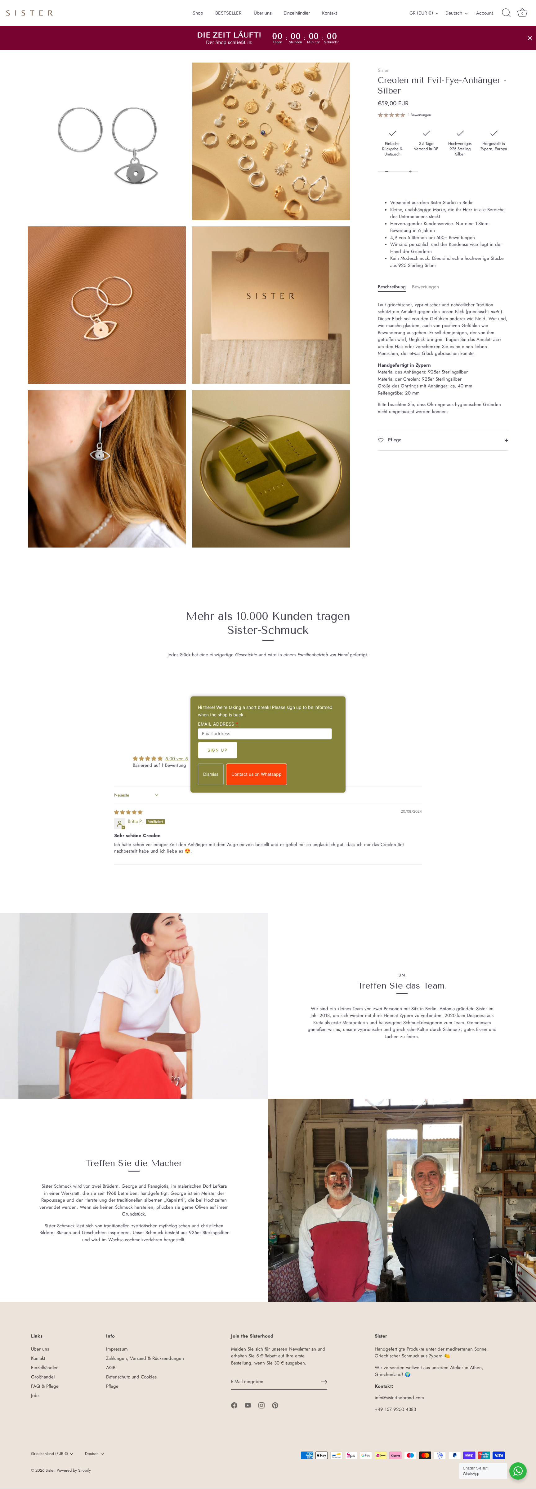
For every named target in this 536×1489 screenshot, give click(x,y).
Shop (198, 13)
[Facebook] (234, 1404)
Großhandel (43, 1376)
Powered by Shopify (74, 1471)
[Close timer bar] (529, 38)
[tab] (395, 287)
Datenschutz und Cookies (131, 1376)
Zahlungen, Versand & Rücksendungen (145, 1358)
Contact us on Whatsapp (256, 774)
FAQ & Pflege (45, 1386)
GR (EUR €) (421, 13)
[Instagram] (261, 1404)
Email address (218, 724)
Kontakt (329, 13)
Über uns (263, 13)
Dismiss (210, 774)
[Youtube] (248, 1404)
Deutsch (453, 13)
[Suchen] (506, 13)
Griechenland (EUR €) (49, 1454)
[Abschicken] (324, 1382)
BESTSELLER (228, 13)
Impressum (117, 1349)
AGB (110, 1367)
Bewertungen (425, 287)
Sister (383, 70)
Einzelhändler (297, 13)
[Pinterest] (275, 1404)
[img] (128, 812)
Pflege (393, 440)
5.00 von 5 (176, 758)
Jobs (35, 1395)
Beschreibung (392, 287)
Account (484, 13)
